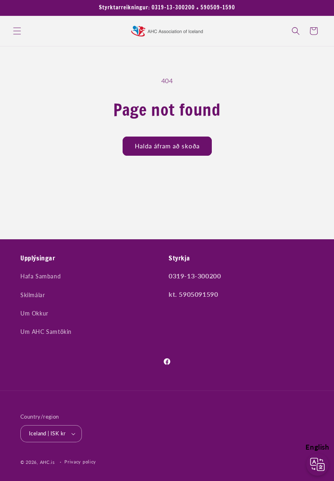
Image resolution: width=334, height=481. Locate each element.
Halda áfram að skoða (167, 146)
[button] (17, 31)
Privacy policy (80, 461)
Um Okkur (34, 313)
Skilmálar (32, 294)
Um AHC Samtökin (46, 331)
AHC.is (47, 462)
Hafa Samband (40, 276)
